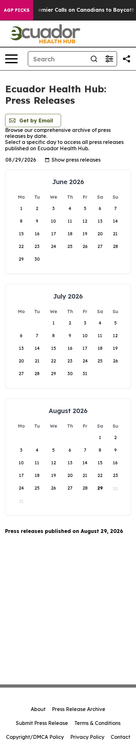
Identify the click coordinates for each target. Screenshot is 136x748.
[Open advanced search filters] (109, 59)
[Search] (94, 59)
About (38, 709)
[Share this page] (126, 59)
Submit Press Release (42, 723)
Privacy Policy (87, 737)
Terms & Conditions (97, 723)
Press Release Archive (78, 709)
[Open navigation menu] (11, 59)
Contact (120, 737)
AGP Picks (16, 10)
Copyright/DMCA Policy (35, 737)
